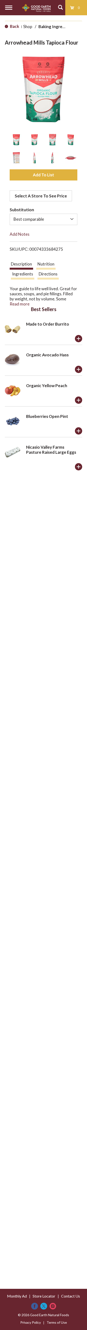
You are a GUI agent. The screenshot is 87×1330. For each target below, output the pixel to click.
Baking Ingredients (56, 26)
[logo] (36, 7)
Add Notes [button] (19, 234)
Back (14, 26)
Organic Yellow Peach (46, 385)
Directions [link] (48, 273)
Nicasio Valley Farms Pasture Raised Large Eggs (51, 450)
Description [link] (21, 263)
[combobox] (43, 219)
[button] (16, 139)
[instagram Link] (53, 1306)
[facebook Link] (34, 1306)
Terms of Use (57, 1322)
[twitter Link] (43, 1306)
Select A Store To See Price (41, 195)
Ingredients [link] (22, 273)
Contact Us (70, 1296)
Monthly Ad (17, 1296)
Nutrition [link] (45, 263)
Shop (27, 26)
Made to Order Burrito (47, 324)
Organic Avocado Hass (47, 354)
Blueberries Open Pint (47, 416)
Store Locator (44, 1296)
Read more (19, 303)
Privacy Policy (30, 1322)
